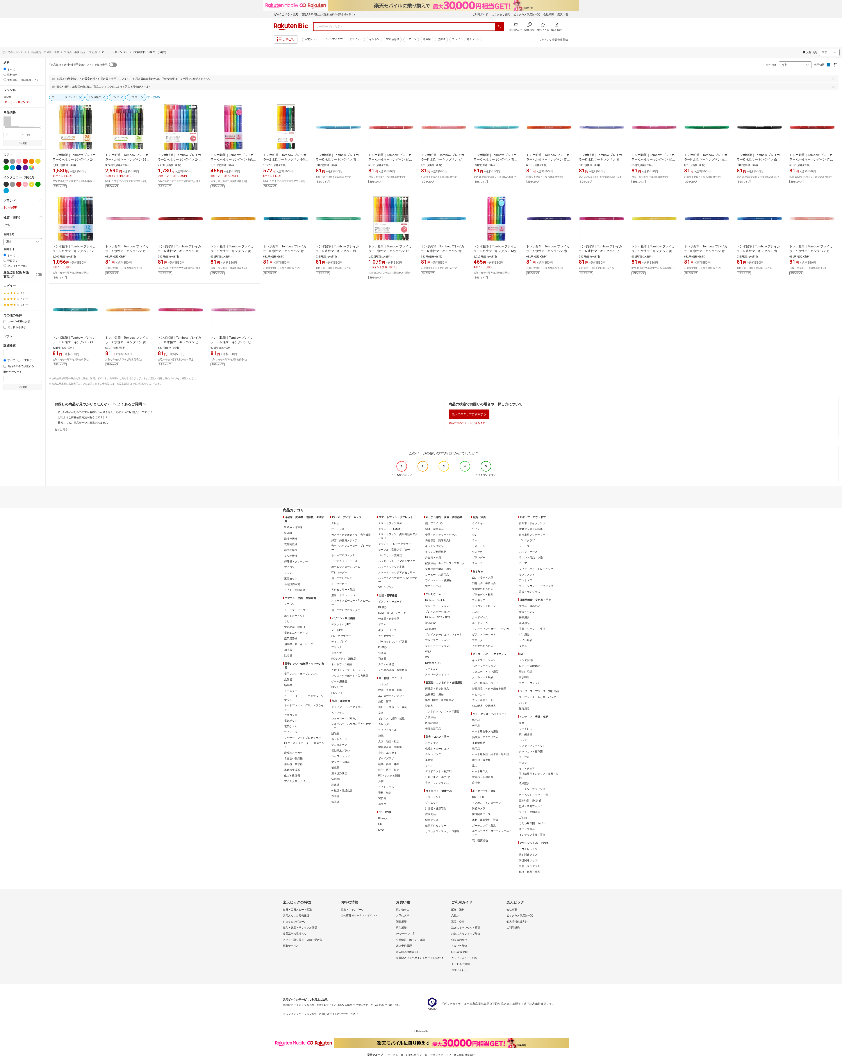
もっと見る (61, 429)
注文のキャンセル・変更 (465, 927)
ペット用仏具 (480, 771)
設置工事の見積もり (295, 933)
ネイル (429, 765)
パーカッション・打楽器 (392, 641)
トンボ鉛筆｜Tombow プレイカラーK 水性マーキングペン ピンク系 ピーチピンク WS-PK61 (443, 159)
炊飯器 (288, 679)
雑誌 (381, 735)
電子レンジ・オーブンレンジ (301, 673)
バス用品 (524, 634)
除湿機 (288, 655)
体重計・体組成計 (341, 790)
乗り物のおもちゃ (482, 588)
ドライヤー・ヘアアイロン (347, 707)
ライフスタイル (387, 729)
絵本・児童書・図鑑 (390, 690)
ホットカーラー (340, 739)
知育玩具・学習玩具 (484, 583)
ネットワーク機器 (341, 664)
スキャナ (336, 652)
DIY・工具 (478, 797)
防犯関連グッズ (528, 854)
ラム (474, 540)
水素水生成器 (292, 769)
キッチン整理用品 (435, 551)
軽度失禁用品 (433, 728)
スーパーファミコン (437, 674)
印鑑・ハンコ (527, 611)
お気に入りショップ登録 (465, 933)
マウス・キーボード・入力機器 (349, 675)
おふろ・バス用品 (482, 677)
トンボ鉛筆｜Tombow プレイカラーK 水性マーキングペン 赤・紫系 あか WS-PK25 (811, 159)
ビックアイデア (333, 39)
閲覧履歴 (401, 921)
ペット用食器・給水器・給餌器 (490, 754)
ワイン (476, 529)
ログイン (544, 39)
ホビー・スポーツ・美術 (392, 707)
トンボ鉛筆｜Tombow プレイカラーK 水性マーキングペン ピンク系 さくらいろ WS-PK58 (127, 251)
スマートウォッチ (529, 683)
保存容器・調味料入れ (438, 540)
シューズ (524, 546)
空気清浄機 (392, 39)
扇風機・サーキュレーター (300, 644)
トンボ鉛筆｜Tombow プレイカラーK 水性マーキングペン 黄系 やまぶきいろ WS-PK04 (232, 251)
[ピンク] (18, 161)
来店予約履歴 (404, 945)
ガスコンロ (290, 715)
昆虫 (474, 765)
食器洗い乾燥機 (293, 758)
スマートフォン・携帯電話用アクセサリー (398, 536)
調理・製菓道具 (434, 529)
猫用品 (476, 720)
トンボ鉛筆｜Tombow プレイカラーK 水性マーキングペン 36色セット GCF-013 (127, 159)
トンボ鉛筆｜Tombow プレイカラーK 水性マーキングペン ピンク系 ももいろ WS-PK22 (180, 342)
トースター (290, 690)
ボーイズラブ (386, 758)
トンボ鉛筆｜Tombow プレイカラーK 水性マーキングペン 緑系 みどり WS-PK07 (706, 159)
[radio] (5, 69)
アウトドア (525, 580)
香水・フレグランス (437, 782)
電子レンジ (473, 39)
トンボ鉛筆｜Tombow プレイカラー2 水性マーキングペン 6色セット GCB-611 (285, 159)
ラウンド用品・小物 (531, 557)
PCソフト (337, 692)
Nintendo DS (433, 663)
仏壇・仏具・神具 (529, 871)
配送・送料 (457, 909)
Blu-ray (382, 818)
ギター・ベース (387, 630)
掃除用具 (524, 617)
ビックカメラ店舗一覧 (527, 14)
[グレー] (12, 161)
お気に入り (402, 915)
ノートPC (337, 630)
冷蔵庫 (427, 39)
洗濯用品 (524, 623)
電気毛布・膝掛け (294, 627)
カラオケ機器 (386, 664)
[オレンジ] (31, 161)
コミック (383, 684)
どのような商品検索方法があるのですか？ (83, 417)
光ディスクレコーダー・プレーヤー (351, 547)
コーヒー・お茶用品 (437, 574)
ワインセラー (292, 732)
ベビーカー (478, 694)
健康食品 (430, 814)
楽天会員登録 (560, 39)
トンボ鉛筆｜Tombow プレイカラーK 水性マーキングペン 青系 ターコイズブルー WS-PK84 (285, 251)
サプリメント (433, 797)
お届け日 (9, 249)
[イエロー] (38, 161)
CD (380, 824)
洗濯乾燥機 (290, 538)
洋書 (381, 781)
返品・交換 (457, 921)
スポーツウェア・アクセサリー (537, 586)
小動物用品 (478, 742)
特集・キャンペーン (352, 909)
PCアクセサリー (341, 635)
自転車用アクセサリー (532, 534)
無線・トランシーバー (344, 595)
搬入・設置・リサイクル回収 (300, 927)
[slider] (3, 127)
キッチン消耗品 (434, 546)
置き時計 (524, 677)
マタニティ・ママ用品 (485, 671)
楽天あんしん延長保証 (296, 915)
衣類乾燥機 (290, 544)
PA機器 (382, 607)
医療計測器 (431, 722)
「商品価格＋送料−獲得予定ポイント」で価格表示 (77, 64)
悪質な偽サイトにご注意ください (338, 1014)
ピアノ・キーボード (390, 601)
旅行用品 (524, 708)
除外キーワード (13, 371)
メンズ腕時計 (527, 660)
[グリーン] (6, 167)
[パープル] (25, 167)
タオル (523, 645)
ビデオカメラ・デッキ (344, 561)
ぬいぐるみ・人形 (482, 577)
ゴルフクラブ (527, 540)
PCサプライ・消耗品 (343, 658)
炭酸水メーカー (293, 752)
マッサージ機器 (340, 762)
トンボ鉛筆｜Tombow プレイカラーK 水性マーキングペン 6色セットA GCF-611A (496, 251)
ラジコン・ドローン (484, 606)
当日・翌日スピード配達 (297, 909)
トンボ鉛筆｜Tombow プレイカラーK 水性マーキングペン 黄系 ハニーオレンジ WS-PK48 (127, 342)
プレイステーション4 (437, 611)
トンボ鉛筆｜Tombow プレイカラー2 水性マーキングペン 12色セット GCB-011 (390, 251)
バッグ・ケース (528, 551)
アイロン (289, 567)
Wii (427, 657)
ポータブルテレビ (341, 578)
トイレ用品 (525, 640)
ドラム (382, 624)
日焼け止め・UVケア (437, 777)
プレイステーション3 (437, 640)
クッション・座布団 (531, 751)
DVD (381, 829)
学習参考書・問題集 (390, 747)
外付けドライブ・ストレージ (348, 670)
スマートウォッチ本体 (391, 566)
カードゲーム (480, 617)
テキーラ (477, 563)
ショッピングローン (295, 921)
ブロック (477, 640)
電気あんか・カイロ (296, 632)
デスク (523, 762)
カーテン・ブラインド (532, 789)
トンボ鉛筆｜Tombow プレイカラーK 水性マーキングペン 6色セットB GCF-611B (233, 159)
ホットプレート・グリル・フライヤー (304, 707)
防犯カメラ (478, 808)
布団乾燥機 (290, 550)
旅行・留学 (384, 701)
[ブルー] (12, 167)
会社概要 (548, 14)
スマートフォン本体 (390, 523)
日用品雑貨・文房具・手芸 (43, 52)
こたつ (288, 621)
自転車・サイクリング (532, 523)
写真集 (382, 798)
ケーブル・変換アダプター (394, 549)
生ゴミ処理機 (292, 775)
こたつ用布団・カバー (532, 823)
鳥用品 (476, 748)
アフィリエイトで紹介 (464, 957)
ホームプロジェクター (344, 555)
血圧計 (335, 796)
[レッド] (25, 161)
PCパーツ (337, 687)
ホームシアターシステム (345, 566)
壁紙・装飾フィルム (531, 806)
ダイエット (431, 802)
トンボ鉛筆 (10, 207)
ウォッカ (477, 551)
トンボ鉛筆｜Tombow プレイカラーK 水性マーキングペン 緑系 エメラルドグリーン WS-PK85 (74, 342)
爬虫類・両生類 (481, 760)
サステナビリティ (440, 1055)
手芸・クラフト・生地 (532, 628)
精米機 (288, 685)
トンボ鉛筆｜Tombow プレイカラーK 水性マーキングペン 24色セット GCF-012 (75, 159)
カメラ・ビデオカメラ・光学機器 (351, 534)
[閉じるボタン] (834, 78)
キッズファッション (484, 660)
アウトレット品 (528, 849)
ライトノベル (386, 787)
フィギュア (478, 600)
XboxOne (430, 623)
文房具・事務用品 (74, 52)
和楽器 (382, 658)
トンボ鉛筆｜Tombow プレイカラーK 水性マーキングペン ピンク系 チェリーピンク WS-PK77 (390, 159)
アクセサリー (386, 635)
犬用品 (476, 725)
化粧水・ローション (437, 748)
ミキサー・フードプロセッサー (302, 737)
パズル (476, 611)
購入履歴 (401, 927)
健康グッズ (431, 819)
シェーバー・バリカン (344, 718)
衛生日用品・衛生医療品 (439, 700)
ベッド (523, 740)
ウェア (523, 563)
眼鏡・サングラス (529, 591)
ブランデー (478, 557)
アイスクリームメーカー (298, 781)
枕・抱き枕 (525, 734)
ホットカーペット (294, 615)
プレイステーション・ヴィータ (443, 634)
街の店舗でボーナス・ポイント (359, 915)
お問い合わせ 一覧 (417, 1055)
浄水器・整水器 (293, 764)
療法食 (476, 782)
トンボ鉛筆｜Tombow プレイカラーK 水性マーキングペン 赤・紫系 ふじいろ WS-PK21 (601, 159)
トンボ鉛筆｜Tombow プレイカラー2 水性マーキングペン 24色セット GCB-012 (180, 159)
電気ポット (290, 720)
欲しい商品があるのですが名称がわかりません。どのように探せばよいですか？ (105, 412)
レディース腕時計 (529, 665)
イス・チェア (527, 768)
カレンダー (384, 724)
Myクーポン (403, 933)
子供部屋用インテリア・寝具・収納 (538, 775)
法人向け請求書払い (408, 951)
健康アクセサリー (435, 825)
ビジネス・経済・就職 (391, 718)
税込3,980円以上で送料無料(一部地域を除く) (328, 14)
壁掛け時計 (525, 671)
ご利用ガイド (480, 14)
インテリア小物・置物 (532, 834)
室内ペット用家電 (482, 777)
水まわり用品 (433, 586)
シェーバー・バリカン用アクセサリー (351, 725)
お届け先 (9, 234)
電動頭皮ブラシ (340, 750)
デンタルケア (339, 744)
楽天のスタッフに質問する (469, 414)
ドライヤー (355, 39)
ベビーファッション (484, 665)
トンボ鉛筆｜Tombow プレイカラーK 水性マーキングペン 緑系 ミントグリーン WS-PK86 (337, 251)
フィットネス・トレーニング (536, 568)
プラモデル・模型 (482, 594)
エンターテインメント (391, 695)
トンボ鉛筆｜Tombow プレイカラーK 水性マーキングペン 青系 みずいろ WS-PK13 (443, 251)
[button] (7, 121)
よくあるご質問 (501, 14)
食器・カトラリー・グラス (441, 534)
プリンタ (336, 647)
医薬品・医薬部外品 (437, 688)
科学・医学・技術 (388, 769)
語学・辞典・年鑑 (388, 764)
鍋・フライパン (434, 523)
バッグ (523, 703)
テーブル (524, 757)
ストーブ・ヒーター (296, 610)
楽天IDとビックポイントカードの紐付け (419, 957)
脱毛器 (335, 733)
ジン (474, 534)
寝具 (521, 722)
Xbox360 (430, 628)
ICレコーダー (339, 572)
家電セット (311, 39)
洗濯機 (441, 39)
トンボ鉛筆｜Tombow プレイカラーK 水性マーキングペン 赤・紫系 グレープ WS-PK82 (548, 251)
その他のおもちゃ (482, 645)
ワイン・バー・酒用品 (438, 580)
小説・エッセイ (387, 752)
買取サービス (291, 945)
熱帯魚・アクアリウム (485, 737)
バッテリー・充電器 (390, 555)
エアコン (411, 39)
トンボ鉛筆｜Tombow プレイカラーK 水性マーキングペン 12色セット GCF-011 (75, 251)
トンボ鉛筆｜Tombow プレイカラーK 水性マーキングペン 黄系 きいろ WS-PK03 (653, 251)
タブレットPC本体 (389, 529)
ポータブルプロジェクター (347, 610)
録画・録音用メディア (344, 540)
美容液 (429, 760)
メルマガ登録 (459, 945)
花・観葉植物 (480, 840)
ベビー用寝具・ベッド (485, 683)
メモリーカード (340, 583)
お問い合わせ (459, 970)
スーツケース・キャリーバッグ (537, 697)
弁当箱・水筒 (433, 557)
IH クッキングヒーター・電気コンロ (304, 745)
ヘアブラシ (337, 712)
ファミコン (431, 668)
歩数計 (335, 784)
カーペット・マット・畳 (533, 794)
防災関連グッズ (481, 814)
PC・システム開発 (389, 775)
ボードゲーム (480, 623)
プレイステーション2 (437, 645)
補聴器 (335, 767)
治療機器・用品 (434, 694)
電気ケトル (290, 726)
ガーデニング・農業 (484, 825)
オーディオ (337, 529)
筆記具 (93, 52)
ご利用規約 (513, 927)
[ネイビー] (18, 167)
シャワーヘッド (340, 756)
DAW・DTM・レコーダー (393, 613)
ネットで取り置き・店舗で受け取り (304, 939)
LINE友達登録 (459, 951)
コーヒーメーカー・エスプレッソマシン (304, 698)
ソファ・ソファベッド (532, 745)
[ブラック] (6, 161)
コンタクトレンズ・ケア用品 (442, 711)
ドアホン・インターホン (486, 802)
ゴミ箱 (523, 817)
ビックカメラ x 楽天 (286, 14)
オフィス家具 (527, 829)
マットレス (525, 728)
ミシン (288, 572)
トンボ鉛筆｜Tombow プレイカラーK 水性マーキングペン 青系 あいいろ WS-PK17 (706, 251)
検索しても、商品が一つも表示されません (83, 422)
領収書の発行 (459, 939)
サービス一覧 (395, 1055)
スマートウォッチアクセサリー (396, 572)
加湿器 (288, 649)
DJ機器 (382, 647)
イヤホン (374, 39)
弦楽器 (382, 652)
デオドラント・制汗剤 (438, 771)
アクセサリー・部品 (343, 589)
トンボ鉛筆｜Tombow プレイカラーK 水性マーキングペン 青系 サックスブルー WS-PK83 (337, 159)
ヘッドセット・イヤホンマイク (396, 561)
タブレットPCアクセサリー (394, 543)
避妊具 (429, 705)
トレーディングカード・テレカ (490, 628)
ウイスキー (478, 523)
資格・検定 (384, 792)
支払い (455, 915)
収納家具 (524, 783)
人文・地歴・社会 (388, 741)
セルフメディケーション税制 (300, 1014)
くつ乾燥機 (290, 555)
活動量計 (336, 779)
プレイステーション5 (437, 606)
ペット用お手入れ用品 (485, 731)
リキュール (478, 546)
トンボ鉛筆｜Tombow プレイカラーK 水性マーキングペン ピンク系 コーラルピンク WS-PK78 (811, 251)
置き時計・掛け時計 (531, 800)
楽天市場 (562, 14)
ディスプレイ (339, 641)
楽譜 (381, 712)
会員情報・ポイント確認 (410, 939)
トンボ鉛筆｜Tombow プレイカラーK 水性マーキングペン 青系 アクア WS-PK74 (495, 159)
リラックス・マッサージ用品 (442, 831)
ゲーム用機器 (339, 681)
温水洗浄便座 (339, 773)
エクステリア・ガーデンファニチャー (492, 832)
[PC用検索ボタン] (499, 26)
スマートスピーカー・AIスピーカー (351, 602)
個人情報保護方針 (517, 921)
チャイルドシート (482, 700)
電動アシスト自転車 (531, 529)
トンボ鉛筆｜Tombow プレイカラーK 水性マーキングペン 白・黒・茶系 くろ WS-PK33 (758, 159)
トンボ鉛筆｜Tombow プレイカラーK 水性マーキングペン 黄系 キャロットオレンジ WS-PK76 (548, 159)
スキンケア (431, 742)
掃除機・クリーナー (296, 561)
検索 (24, 143)
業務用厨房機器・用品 (438, 568)
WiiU (428, 651)
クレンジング (433, 754)
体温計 (335, 801)
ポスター (383, 804)
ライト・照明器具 (294, 590)
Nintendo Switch (435, 600)
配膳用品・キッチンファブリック (445, 563)
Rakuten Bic (291, 26)
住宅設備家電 (292, 584)
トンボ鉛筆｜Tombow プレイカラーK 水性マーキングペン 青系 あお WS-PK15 (758, 251)
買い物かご (402, 909)
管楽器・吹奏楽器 (388, 618)
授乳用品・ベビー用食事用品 (489, 688)
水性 (7, 224)
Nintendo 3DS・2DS (437, 617)
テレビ (456, 39)
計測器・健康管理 (435, 808)
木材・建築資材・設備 (485, 819)
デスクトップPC (341, 624)
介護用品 (430, 717)
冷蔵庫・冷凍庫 (293, 527)
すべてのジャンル (12, 52)
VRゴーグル (385, 587)
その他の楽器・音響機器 (392, 670)
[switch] (39, 274)
